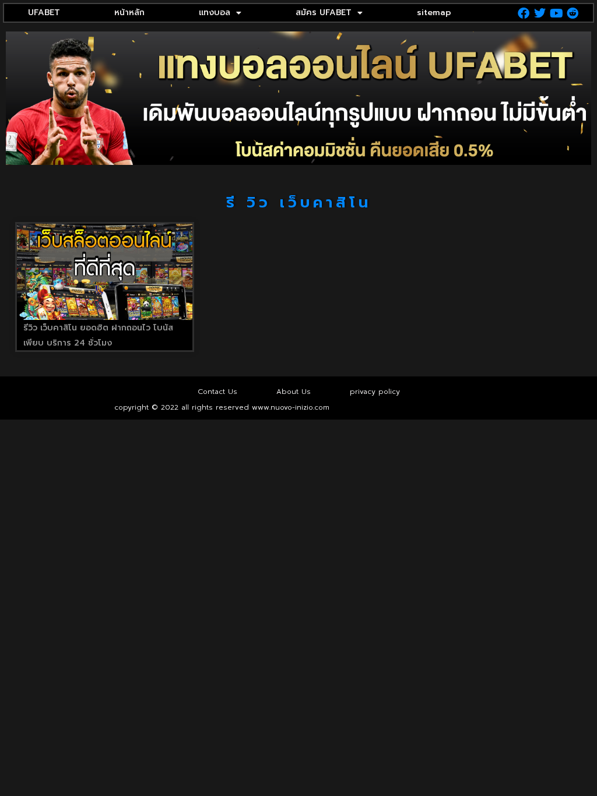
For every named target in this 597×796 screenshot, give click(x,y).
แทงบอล (214, 12)
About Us (293, 391)
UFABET (44, 12)
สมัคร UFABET (324, 12)
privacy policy (375, 391)
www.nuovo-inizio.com (290, 407)
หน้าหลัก (129, 12)
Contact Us (217, 391)
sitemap (434, 12)
